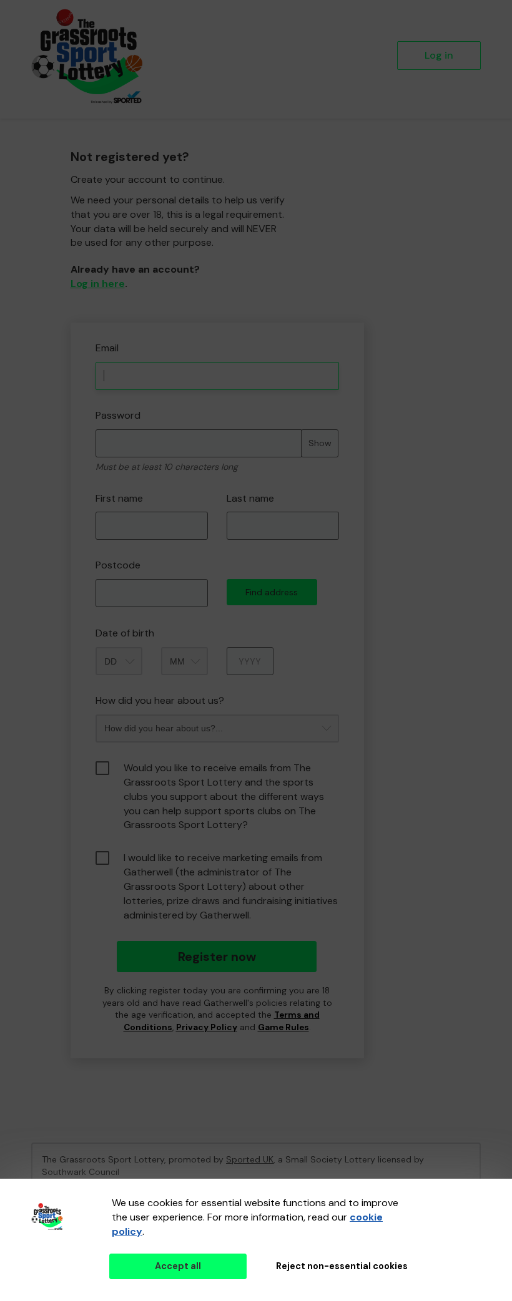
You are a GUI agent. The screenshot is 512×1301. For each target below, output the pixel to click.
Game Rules (283, 1027)
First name (119, 498)
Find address (271, 592)
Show (320, 443)
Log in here (98, 283)
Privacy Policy (206, 1027)
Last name (250, 498)
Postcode (118, 565)
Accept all (178, 1266)
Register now (217, 956)
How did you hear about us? (160, 700)
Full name (82, 313)
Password (118, 415)
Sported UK (249, 1159)
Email (107, 347)
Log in (439, 55)
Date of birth (125, 633)
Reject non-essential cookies (342, 1266)
